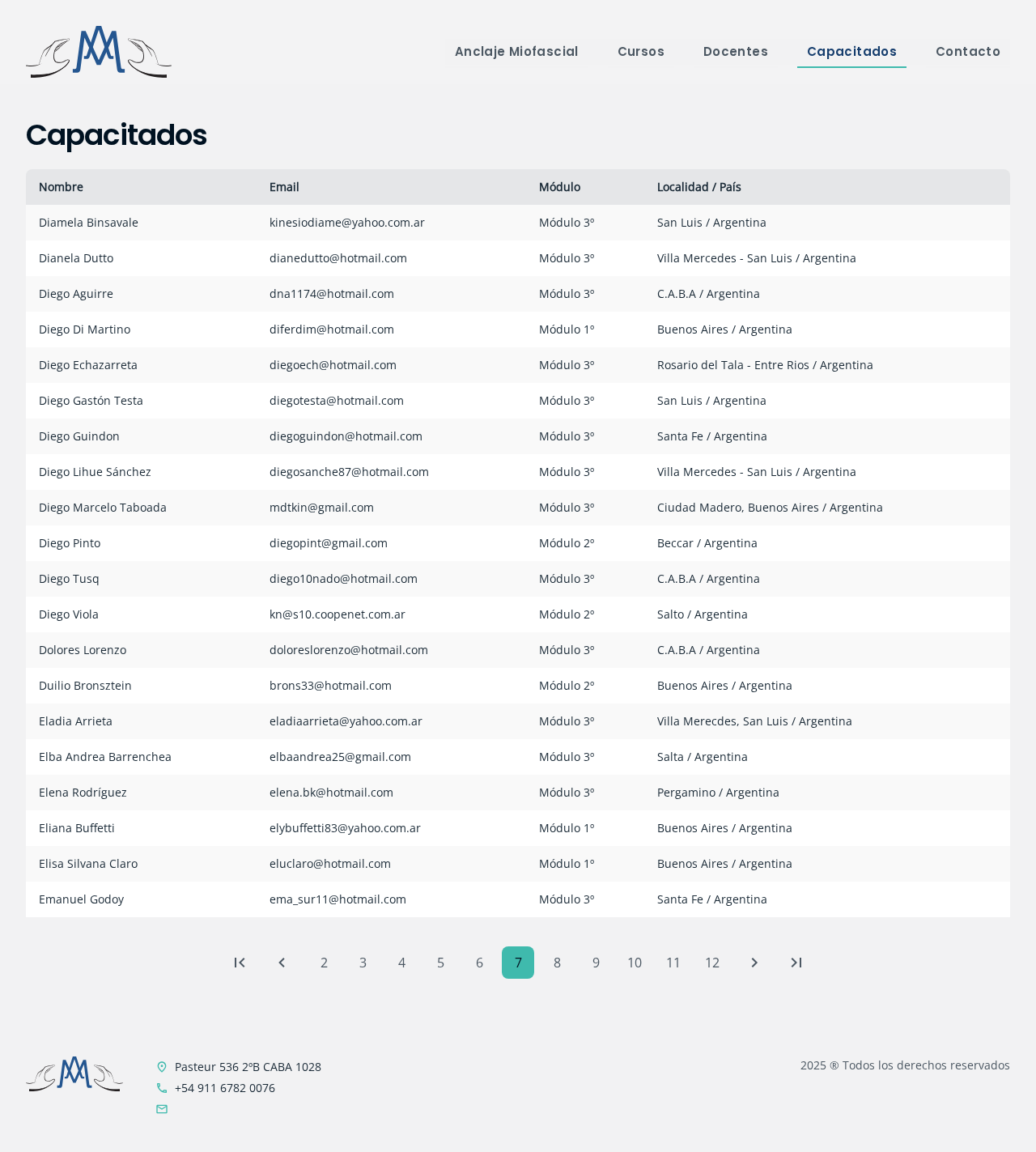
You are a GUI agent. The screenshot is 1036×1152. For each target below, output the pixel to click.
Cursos (641, 51)
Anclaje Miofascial (517, 51)
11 (673, 962)
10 (634, 962)
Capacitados (852, 51)
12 (712, 962)
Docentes (735, 51)
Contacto (968, 51)
